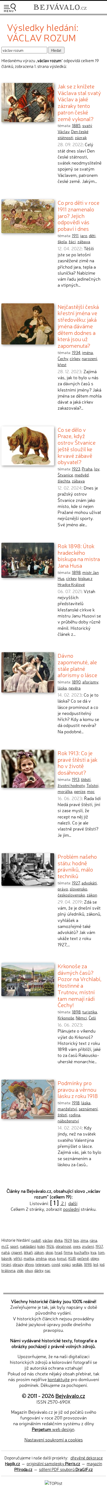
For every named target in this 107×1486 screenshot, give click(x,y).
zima (84, 1240)
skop (49, 1252)
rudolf (36, 1240)
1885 (76, 125)
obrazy (18, 1264)
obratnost (63, 1246)
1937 (99, 1246)
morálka (65, 791)
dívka (58, 1240)
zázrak (81, 137)
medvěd (82, 475)
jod (102, 1264)
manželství (67, 1108)
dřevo (29, 1264)
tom (101, 1252)
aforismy (90, 682)
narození (89, 358)
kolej (41, 1246)
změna (41, 1258)
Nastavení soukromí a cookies (53, 1439)
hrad (58, 1252)
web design (53, 1429)
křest (62, 364)
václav (47, 1240)
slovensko (78, 889)
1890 (76, 682)
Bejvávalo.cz (70, 1395)
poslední (71, 1209)
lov (96, 469)
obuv (29, 1270)
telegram (42, 1264)
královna (8, 1270)
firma (68, 1252)
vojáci (66, 1264)
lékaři (28, 1252)
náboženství (68, 1120)
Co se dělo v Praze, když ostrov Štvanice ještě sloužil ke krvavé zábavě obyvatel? (76, 446)
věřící (17, 1258)
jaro (83, 235)
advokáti (89, 883)
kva (93, 1252)
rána (93, 1240)
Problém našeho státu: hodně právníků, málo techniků (77, 865)
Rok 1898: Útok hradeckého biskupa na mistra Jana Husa (79, 555)
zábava (83, 241)
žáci (72, 241)
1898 (76, 572)
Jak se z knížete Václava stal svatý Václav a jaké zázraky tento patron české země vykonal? (79, 102)
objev (95, 1258)
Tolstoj (92, 785)
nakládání (28, 1246)
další (72, 1203)
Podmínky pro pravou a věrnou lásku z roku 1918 (78, 1089)
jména (87, 352)
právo (63, 889)
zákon (92, 895)
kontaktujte (59, 1379)
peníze (79, 791)
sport (14, 1246)
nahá (5, 1252)
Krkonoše (66, 1018)
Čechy (63, 358)
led (95, 1264)
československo (71, 895)
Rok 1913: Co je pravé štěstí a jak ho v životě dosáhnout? (77, 762)
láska (62, 688)
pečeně (83, 1258)
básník (6, 1258)
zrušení (88, 1246)
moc (91, 791)
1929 (68, 1240)
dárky (38, 1270)
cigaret (16, 1252)
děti (92, 235)
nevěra (75, 688)
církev (75, 358)
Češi (92, 1018)
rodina (74, 1114)
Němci (81, 1018)
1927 (76, 883)
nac (47, 1270)
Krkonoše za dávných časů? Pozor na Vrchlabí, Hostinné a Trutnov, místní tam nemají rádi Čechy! (80, 985)
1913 (75, 779)
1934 (76, 352)
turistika (89, 1011)
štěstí (86, 779)
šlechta (64, 481)
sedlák (77, 1264)
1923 (76, 469)
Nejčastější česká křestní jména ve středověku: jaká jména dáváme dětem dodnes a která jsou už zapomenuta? (78, 326)
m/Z (5, 1246)
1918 (76, 1102)
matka (29, 1258)
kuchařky (81, 1252)
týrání (6, 1264)
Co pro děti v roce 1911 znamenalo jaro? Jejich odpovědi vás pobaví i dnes (78, 215)
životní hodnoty (71, 785)
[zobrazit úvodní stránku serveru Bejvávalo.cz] (60, 10)
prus (51, 1258)
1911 (75, 235)
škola (62, 241)
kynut (62, 1258)
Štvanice (65, 475)
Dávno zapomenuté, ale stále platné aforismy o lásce (77, 665)
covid (56, 1264)
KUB (72, 1258)
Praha (87, 469)
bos (76, 1240)
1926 (50, 1246)
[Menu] (10, 7)
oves (76, 1246)
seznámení (88, 1108)
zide (20, 1270)
